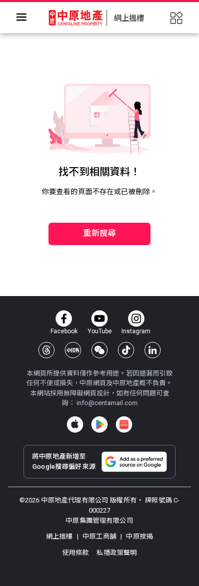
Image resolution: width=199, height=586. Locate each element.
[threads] (46, 350)
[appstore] (75, 424)
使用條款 (76, 552)
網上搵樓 (60, 536)
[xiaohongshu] (73, 350)
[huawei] (124, 424)
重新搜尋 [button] (99, 233)
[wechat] (99, 350)
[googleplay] (99, 424)
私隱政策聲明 (116, 552)
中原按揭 (139, 536)
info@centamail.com (107, 403)
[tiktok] (126, 350)
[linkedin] (152, 350)
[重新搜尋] (99, 201)
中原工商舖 (99, 536)
